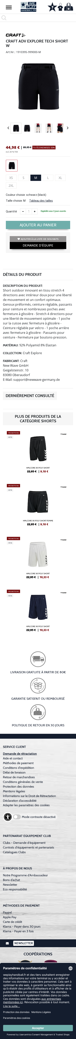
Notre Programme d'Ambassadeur (25, 875)
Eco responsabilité (15, 889)
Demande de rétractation (20, 754)
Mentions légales (14, 791)
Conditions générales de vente (23, 782)
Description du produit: (23, 286)
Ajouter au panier (38, 225)
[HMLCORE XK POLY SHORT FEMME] (38, 506)
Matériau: (11, 345)
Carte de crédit (12, 922)
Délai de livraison (14, 772)
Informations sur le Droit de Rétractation (29, 796)
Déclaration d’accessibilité (19, 800)
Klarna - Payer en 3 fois (18, 931)
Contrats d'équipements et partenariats (28, 847)
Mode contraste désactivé (39, 817)
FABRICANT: (11, 361)
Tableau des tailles (41, 200)
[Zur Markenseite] (15, 36)
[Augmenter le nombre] (35, 211)
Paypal (7, 912)
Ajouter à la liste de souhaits (39, 238)
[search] (38, 18)
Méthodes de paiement (19, 763)
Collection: (12, 353)
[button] (9, 7)
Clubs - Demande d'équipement (24, 843)
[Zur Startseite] (29, 7)
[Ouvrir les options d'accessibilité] (8, 817)
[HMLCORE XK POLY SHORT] (38, 453)
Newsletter (10, 884)
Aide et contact (13, 758)
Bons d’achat (12, 880)
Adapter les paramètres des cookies (26, 805)
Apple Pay (9, 917)
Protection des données (18, 786)
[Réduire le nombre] (23, 211)
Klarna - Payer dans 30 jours (22, 926)
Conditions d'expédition (19, 768)
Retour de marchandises (19, 777)
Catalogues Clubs (14, 852)
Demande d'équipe (38, 245)
